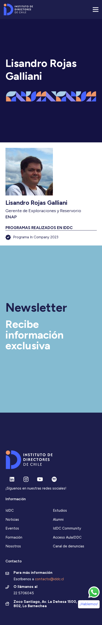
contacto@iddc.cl (49, 579)
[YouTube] (39, 479)
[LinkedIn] (12, 479)
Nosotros (13, 546)
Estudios (60, 510)
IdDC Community (67, 528)
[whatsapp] (94, 592)
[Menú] (95, 9)
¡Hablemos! (88, 604)
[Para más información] (9, 573)
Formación (13, 537)
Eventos (12, 528)
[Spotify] (54, 479)
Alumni (58, 519)
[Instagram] (25, 479)
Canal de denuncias (68, 546)
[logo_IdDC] (18, 9)
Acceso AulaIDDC (67, 537)
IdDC (9, 510)
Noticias (12, 519)
